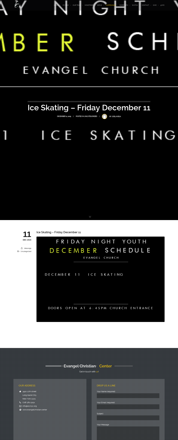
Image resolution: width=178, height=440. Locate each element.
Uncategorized (90, 116)
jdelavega (116, 116)
